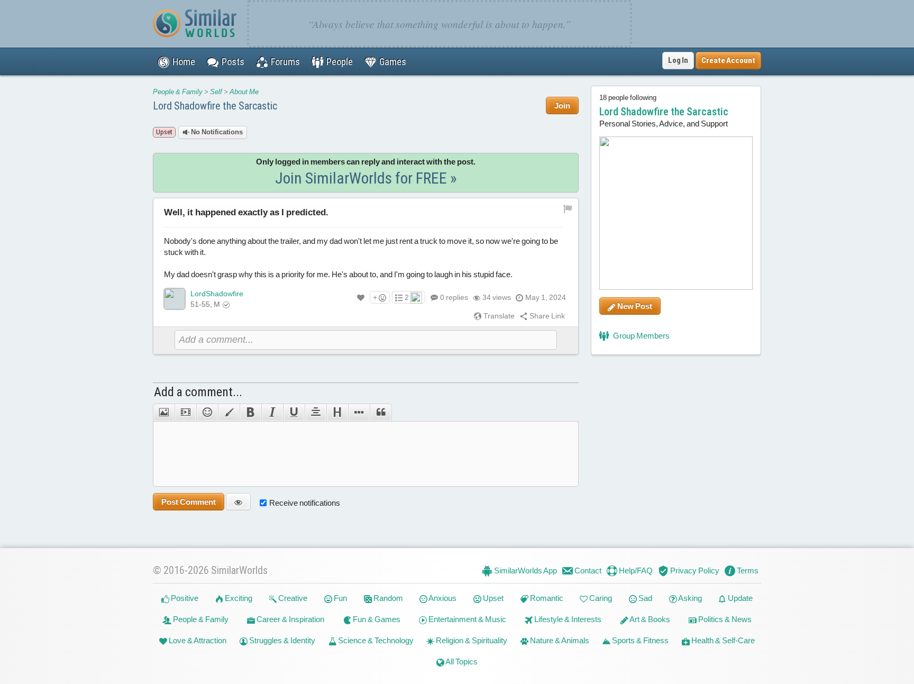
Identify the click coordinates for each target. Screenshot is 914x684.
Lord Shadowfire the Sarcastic (215, 105)
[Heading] (337, 413)
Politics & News (724, 619)
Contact (587, 570)
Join (562, 105)
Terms (746, 570)
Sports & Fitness (639, 640)
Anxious (441, 598)
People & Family (178, 92)
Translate (498, 316)
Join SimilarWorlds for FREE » (366, 178)
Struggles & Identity (281, 640)
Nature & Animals (558, 640)
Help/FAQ (635, 570)
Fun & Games (375, 619)
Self (216, 92)
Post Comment (188, 501)
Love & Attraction (196, 640)
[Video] (185, 413)
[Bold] (250, 413)
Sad (644, 598)
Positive (183, 598)
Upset (492, 598)
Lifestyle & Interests (567, 619)
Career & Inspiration (289, 619)
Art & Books (649, 619)
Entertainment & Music (466, 619)
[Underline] (294, 413)
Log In (678, 60)
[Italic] (272, 413)
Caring (600, 598)
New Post (634, 306)
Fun (339, 598)
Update (739, 598)
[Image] (164, 413)
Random (387, 598)
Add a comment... (198, 392)
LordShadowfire (216, 293)
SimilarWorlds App (524, 570)
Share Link (546, 316)
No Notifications (216, 132)
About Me (244, 92)
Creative (292, 598)
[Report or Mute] (567, 208)
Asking (689, 598)
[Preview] (238, 501)
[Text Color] (229, 413)
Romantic (545, 598)
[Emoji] (207, 413)
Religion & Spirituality (470, 640)
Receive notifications (304, 502)
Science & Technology (375, 640)
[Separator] (359, 413)
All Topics (461, 661)
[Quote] (381, 413)
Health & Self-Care (722, 640)
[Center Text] (315, 413)
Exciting (237, 598)
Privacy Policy (694, 570)
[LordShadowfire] (174, 298)
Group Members (640, 335)
